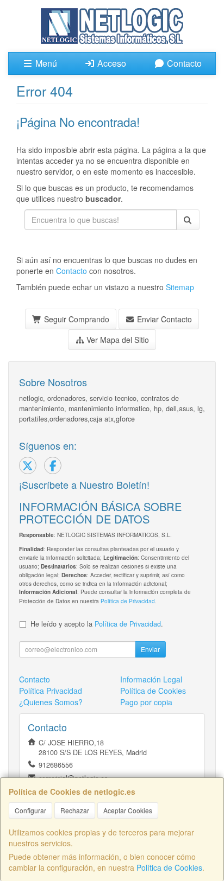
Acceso (110, 63)
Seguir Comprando (75, 319)
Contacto (183, 63)
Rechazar (74, 810)
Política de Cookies (169, 867)
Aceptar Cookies (127, 810)
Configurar (30, 810)
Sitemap (180, 287)
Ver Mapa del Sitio (116, 339)
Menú (45, 63)
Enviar (150, 649)
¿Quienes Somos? (51, 702)
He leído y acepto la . (96, 624)
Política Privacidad (50, 690)
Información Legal (151, 679)
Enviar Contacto (163, 319)
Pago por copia (146, 702)
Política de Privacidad (128, 601)
